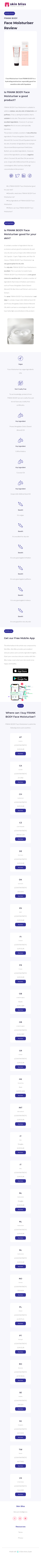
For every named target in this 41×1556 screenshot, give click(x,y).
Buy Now (20, 753)
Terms (20, 1532)
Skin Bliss (20, 1506)
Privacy (20, 1538)
